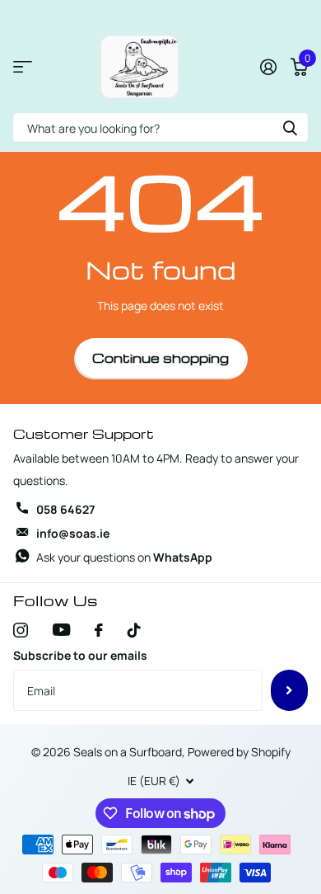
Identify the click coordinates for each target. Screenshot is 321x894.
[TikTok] (134, 630)
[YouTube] (61, 629)
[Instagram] (20, 630)
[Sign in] (268, 67)
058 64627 (65, 509)
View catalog (22, 67)
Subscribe (289, 690)
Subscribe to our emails (80, 655)
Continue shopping (160, 358)
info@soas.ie (72, 533)
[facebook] (99, 630)
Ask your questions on (124, 557)
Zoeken (290, 127)
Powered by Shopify (239, 752)
